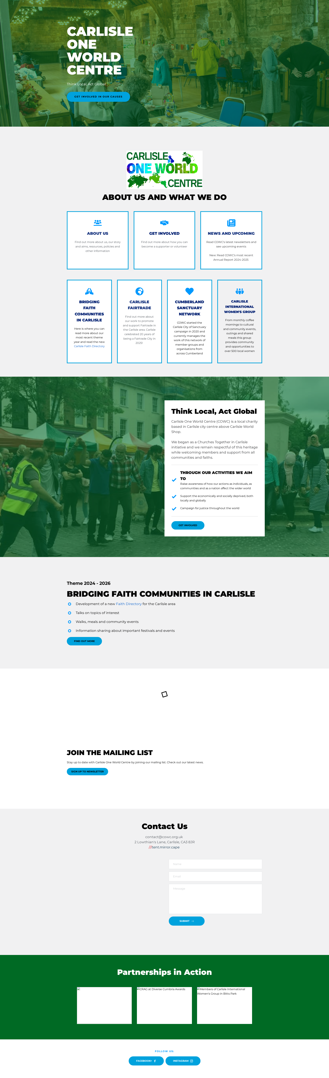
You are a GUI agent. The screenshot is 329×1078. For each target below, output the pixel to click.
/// (150, 847)
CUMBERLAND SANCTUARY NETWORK (190, 308)
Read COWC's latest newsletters (228, 242)
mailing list (158, 762)
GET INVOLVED (164, 233)
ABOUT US (97, 233)
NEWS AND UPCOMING (231, 233)
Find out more (84, 242)
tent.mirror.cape (166, 847)
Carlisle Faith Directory (89, 346)
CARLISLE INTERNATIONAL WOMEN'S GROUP (239, 306)
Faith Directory (129, 604)
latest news (195, 762)
